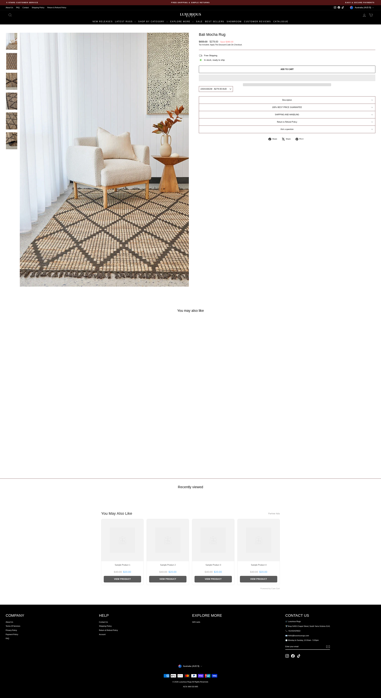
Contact (25, 8)
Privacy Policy (11, 630)
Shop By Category (151, 21)
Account (102, 634)
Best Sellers (214, 21)
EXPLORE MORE (181, 21)
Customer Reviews (257, 21)
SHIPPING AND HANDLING (287, 114)
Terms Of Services (13, 626)
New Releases (103, 21)
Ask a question (287, 129)
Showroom (234, 21)
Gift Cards (196, 622)
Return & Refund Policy (56, 8)
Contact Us (103, 622)
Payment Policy (12, 634)
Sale (199, 21)
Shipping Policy (38, 8)
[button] (287, 78)
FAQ (17, 8)
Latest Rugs (124, 21)
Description (287, 100)
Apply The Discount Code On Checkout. (226, 45)
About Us (9, 8)
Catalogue (280, 21)
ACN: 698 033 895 (190, 687)
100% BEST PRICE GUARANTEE (287, 107)
